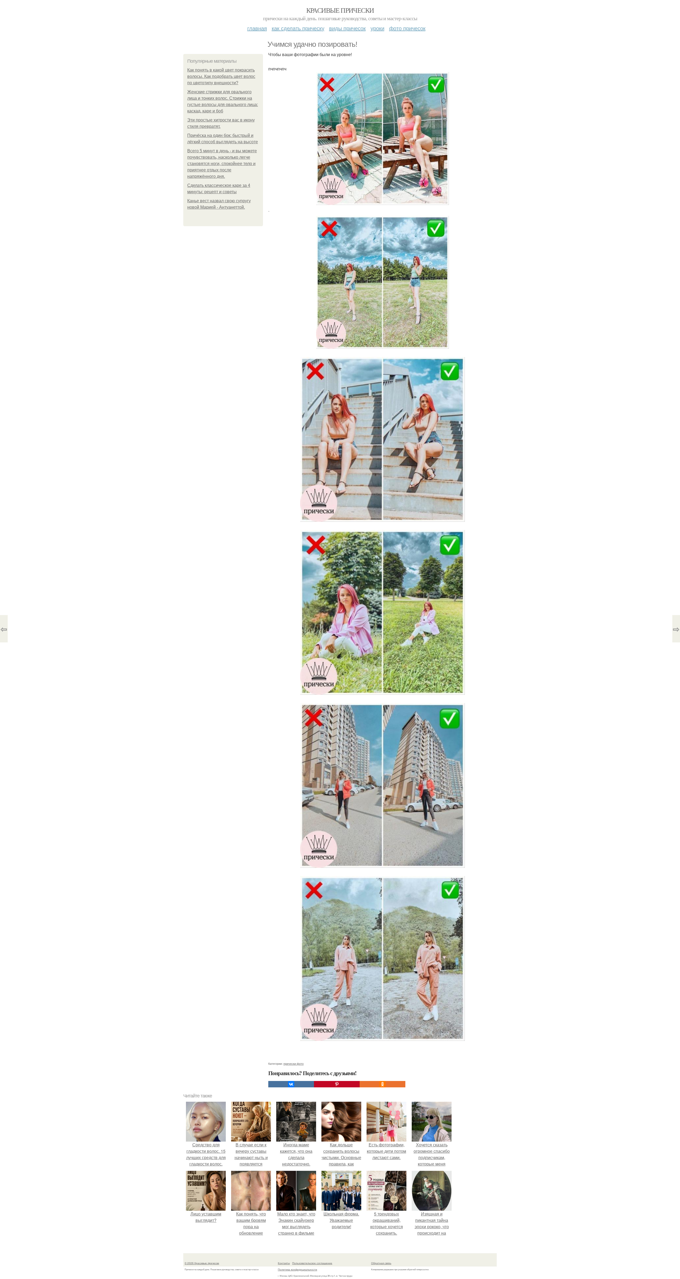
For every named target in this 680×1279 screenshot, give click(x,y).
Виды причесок (347, 28)
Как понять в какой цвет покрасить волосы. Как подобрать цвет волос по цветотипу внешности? (221, 76)
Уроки (377, 28)
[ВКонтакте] (291, 1084)
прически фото (293, 1063)
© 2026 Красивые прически (202, 1263)
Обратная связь (381, 1263)
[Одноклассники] (382, 1084)
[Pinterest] (337, 1084)
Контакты (284, 1263)
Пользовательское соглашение (312, 1263)
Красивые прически (340, 10)
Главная (257, 28)
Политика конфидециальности (297, 1269)
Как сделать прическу (298, 28)
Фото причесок (407, 28)
